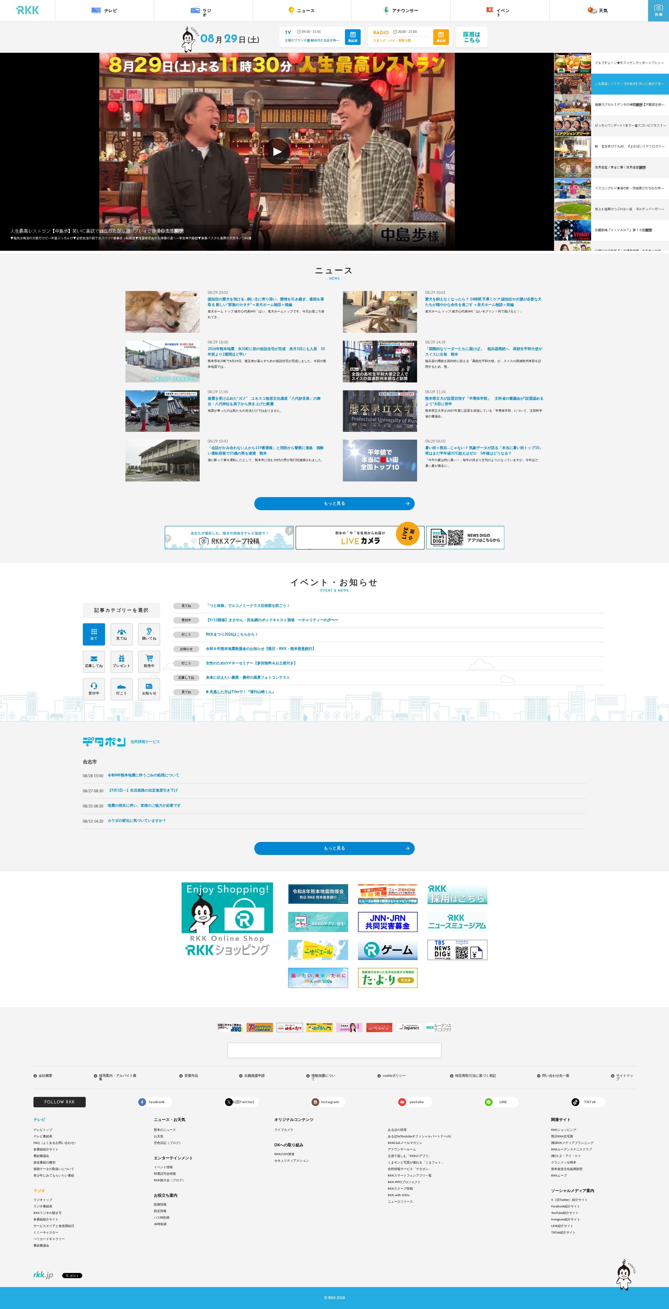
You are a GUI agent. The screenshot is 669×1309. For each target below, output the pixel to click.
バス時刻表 (162, 1217)
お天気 (158, 1136)
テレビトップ (42, 1129)
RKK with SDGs (399, 1195)
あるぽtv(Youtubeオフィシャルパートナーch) (419, 1136)
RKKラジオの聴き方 (47, 1212)
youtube (417, 1102)
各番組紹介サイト (46, 1149)
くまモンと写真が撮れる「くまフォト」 (416, 1162)
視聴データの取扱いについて (53, 1169)
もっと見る (334, 503)
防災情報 (160, 1211)
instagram (330, 1102)
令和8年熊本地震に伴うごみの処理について (143, 775)
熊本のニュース (165, 1129)
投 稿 (658, 14)
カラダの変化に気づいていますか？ (137, 821)
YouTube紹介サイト (565, 1212)
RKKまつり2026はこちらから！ (232, 634)
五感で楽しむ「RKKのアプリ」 (410, 1155)
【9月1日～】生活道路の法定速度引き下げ (143, 790)
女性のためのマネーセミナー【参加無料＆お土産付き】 (251, 663)
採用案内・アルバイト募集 (117, 1077)
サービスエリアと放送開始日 (53, 1225)
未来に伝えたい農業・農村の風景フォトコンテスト (248, 677)
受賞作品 (191, 1076)
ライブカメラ (283, 1129)
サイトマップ (624, 1077)
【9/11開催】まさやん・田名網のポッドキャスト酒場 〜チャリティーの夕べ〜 (272, 620)
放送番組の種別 (44, 1162)
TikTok (590, 1102)
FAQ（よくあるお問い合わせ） (55, 1142)
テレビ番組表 (42, 1136)
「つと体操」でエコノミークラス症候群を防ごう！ (248, 606)
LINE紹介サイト (562, 1225)
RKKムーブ (559, 1175)
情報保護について (323, 1077)
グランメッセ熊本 (563, 1162)
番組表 (352, 40)
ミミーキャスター (46, 1232)
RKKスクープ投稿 (400, 1188)
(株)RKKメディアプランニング (572, 1142)
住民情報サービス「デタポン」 (410, 1169)
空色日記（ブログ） (168, 1142)
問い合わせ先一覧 (555, 1076)
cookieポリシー (394, 1076)
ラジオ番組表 (42, 1206)
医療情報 (160, 1204)
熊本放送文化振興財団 (567, 1169)
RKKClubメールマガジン (405, 1142)
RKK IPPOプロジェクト (404, 1182)
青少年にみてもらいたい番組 (53, 1175)
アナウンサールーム (402, 1149)
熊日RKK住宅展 (562, 1136)
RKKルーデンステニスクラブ (571, 1149)
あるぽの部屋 (397, 1129)
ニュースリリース (400, 1201)
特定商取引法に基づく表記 (475, 1076)
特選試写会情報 (165, 1173)
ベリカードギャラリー (49, 1239)
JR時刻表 (160, 1224)
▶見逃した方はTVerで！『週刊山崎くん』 (241, 692)
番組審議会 (41, 1155)
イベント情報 (163, 1167)
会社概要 (45, 1076)
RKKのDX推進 (284, 1154)
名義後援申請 (254, 1076)
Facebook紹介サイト (565, 1206)
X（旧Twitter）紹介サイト (569, 1199)
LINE (503, 1102)
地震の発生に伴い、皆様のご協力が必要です (144, 805)
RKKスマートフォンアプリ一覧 (410, 1175)
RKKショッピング (563, 1129)
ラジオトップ (42, 1199)
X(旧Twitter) (243, 1102)
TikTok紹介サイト (563, 1232)
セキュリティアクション (291, 1160)
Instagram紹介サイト (565, 1219)
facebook (156, 1102)
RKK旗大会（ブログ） (169, 1180)
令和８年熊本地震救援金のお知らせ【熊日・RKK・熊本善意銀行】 (261, 649)
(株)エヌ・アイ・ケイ (566, 1155)
